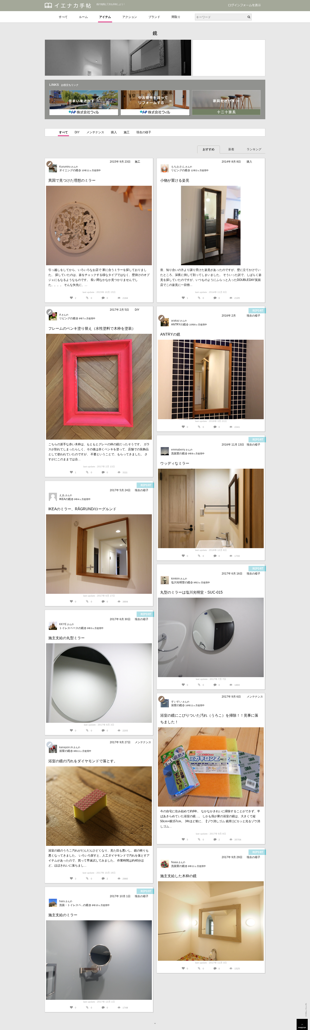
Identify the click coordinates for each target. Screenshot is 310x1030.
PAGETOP (302, 1024)
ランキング (254, 149)
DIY (77, 132)
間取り (176, 17)
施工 (127, 132)
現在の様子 (143, 132)
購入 (114, 132)
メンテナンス (95, 132)
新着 (231, 149)
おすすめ (208, 149)
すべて (63, 17)
